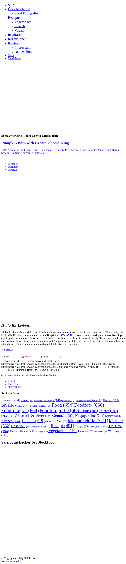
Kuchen (74, 150)
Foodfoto (89, 405)
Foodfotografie (60, 410)
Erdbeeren (22, 406)
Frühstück (7, 416)
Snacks (5, 153)
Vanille (30, 431)
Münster (92, 150)
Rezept (115, 150)
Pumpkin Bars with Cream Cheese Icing (35, 143)
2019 (4, 150)
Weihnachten (100, 431)
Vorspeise (86, 431)
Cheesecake (68, 401)
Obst (19, 426)
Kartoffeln (113, 415)
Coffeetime (83, 400)
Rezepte (82, 426)
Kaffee (65, 150)
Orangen (32, 426)
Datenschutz (14, 387)
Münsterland (104, 150)
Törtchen (26, 153)
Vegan (43, 431)
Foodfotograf (20, 410)
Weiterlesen (7, 349)
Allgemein (13, 150)
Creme (96, 400)
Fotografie (46, 150)
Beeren (27, 400)
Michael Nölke (51, 361)
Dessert (35, 150)
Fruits (89, 411)
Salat (94, 426)
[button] (10, 357)
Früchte (108, 411)
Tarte (103, 426)
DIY (8, 405)
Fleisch (45, 405)
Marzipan (50, 421)
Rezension (44, 426)
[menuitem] (66, 5)
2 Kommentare (30, 361)
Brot (37, 401)
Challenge (25, 150)
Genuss (63, 415)
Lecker (33, 420)
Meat (62, 421)
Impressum (13, 384)
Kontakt (12, 381)
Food (63, 405)
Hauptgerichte (89, 415)
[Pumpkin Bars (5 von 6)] (56, 318)
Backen (10, 400)
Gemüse (43, 415)
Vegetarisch (38, 153)
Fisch (33, 406)
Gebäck (57, 150)
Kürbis (83, 150)
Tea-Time (15, 153)
